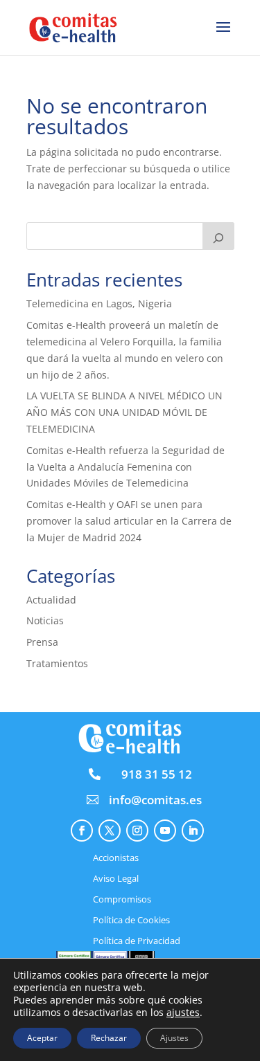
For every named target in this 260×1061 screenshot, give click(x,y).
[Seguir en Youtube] (165, 830)
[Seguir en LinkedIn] (193, 830)
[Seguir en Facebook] (82, 830)
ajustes (183, 1012)
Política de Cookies (131, 920)
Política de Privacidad (136, 941)
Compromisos (122, 899)
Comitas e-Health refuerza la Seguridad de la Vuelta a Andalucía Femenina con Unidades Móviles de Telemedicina (125, 467)
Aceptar (42, 1038)
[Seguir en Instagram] (137, 830)
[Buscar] (218, 236)
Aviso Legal (116, 879)
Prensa (42, 642)
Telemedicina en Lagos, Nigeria (99, 303)
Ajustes (174, 1038)
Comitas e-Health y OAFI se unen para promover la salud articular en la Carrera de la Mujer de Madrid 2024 (129, 521)
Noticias (45, 620)
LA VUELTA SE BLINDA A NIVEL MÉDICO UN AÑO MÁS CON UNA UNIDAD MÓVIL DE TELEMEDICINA (124, 412)
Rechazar (109, 1038)
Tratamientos (57, 663)
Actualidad (51, 599)
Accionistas (116, 858)
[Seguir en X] (109, 830)
